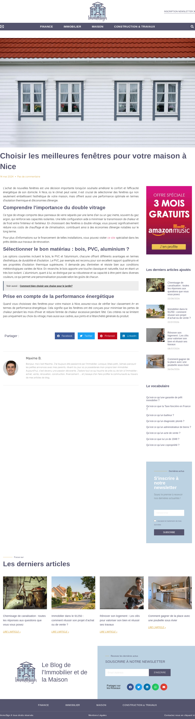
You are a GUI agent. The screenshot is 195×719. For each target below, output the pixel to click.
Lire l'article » (12, 631)
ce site (111, 237)
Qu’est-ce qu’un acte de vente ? (163, 433)
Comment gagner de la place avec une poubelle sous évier (179, 362)
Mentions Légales (97, 715)
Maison (97, 26)
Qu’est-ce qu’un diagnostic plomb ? (165, 421)
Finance (46, 26)
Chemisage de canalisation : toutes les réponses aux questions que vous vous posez (178, 288)
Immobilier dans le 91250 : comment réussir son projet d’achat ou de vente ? (72, 620)
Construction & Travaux (134, 26)
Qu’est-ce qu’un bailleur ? (160, 415)
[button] (192, 26)
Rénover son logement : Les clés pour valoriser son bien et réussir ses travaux (178, 338)
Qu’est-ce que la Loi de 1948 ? (162, 439)
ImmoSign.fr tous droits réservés (16, 715)
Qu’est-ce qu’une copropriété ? (162, 445)
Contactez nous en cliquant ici (179, 715)
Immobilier (72, 26)
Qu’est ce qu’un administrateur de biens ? (168, 427)
